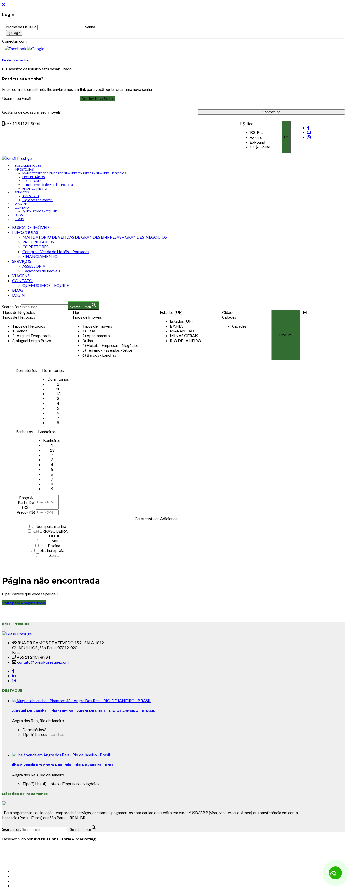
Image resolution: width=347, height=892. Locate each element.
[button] (16, 48)
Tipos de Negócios (18, 312)
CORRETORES (31, 181)
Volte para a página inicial (24, 602)
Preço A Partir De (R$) (26, 502)
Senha (90, 26)
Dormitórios (26, 370)
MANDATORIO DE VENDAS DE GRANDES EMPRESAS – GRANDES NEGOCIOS (74, 173)
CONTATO (22, 207)
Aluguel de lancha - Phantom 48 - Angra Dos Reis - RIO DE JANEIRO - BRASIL (83, 711)
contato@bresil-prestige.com (43, 661)
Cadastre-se (271, 112)
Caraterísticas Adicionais (156, 518)
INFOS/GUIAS (24, 169)
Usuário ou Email (17, 98)
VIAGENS (21, 204)
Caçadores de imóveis (37, 200)
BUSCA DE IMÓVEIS (28, 165)
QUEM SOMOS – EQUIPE (39, 211)
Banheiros (24, 431)
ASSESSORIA (30, 196)
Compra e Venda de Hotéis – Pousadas (48, 185)
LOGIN (19, 219)
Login (16, 33)
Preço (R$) (26, 512)
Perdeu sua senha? (15, 60)
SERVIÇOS (22, 192)
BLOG (19, 215)
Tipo (76, 312)
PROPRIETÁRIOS (33, 177)
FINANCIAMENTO (34, 188)
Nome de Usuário (21, 26)
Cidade (228, 312)
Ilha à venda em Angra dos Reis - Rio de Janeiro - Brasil (63, 765)
